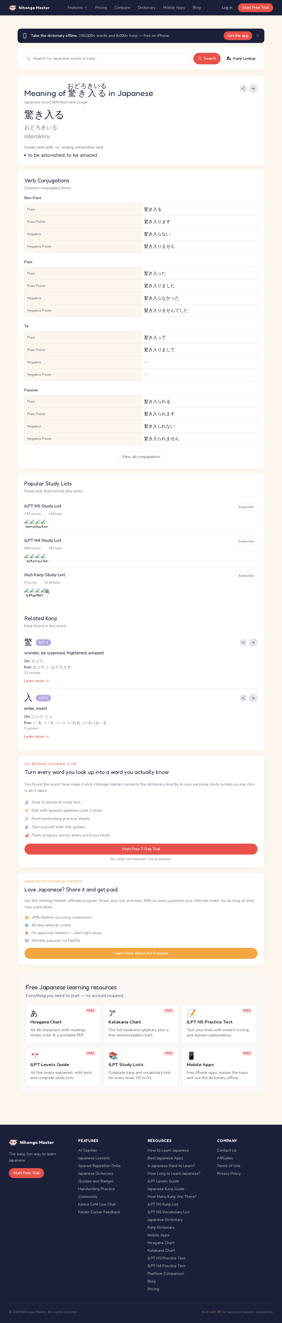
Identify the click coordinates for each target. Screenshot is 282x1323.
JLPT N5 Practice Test (166, 1258)
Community (87, 1196)
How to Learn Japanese (168, 1150)
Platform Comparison (166, 1273)
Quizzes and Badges (96, 1181)
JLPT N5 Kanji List (163, 1204)
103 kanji (55, 514)
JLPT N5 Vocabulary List (168, 1212)
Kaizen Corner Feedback (99, 1212)
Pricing (101, 7)
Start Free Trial (255, 7)
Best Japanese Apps (165, 1158)
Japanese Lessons (94, 1158)
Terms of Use (228, 1165)
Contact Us (227, 1150)
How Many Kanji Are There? (172, 1196)
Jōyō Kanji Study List (44, 575)
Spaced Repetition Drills (99, 1165)
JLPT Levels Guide (163, 1181)
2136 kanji (52, 582)
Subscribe (246, 507)
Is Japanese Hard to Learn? (171, 1165)
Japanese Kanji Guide (166, 1189)
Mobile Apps (174, 7)
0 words (30, 582)
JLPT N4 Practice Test (166, 1266)
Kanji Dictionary (161, 1227)
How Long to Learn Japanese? (174, 1173)
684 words (32, 548)
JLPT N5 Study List (42, 506)
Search (210, 58)
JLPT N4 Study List (42, 540)
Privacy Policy (229, 1173)
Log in (227, 7)
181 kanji (55, 548)
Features (75, 7)
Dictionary (147, 7)
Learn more (34, 681)
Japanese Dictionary (95, 1173)
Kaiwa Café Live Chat (97, 1204)
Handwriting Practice (96, 1189)
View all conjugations (141, 456)
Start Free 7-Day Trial (141, 849)
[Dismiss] (258, 36)
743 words (32, 514)
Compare (122, 7)
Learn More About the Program (141, 953)
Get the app (237, 35)
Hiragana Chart (161, 1242)
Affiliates (225, 1158)
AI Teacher (87, 1150)
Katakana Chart (161, 1250)
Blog (197, 7)
